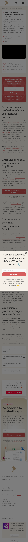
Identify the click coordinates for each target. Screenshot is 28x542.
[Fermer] (26, 253)
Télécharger (14, 274)
